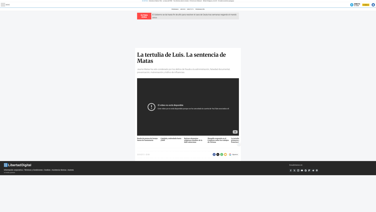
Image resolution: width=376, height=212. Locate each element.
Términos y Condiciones (33, 170)
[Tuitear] (217, 154)
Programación (200, 9)
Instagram (298, 170)
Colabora (366, 5)
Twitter (294, 170)
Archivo (182, 9)
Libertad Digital (146, 165)
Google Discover (305, 170)
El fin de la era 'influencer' (196, 1)
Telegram (313, 170)
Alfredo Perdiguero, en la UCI (210, 1)
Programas (175, 9)
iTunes (316, 170)
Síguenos (235, 154)
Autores (71, 170)
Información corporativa (13, 170)
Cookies (47, 170)
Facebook (290, 170)
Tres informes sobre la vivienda (181, 1)
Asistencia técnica (59, 170)
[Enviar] (221, 154)
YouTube (301, 170)
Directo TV (190, 9)
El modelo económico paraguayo (226, 1)
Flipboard (309, 170)
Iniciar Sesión (373, 4)
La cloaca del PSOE (167, 1)
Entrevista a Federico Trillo (155, 1)
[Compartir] (214, 154)
